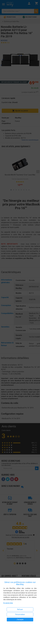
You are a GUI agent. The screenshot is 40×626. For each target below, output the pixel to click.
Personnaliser (20, 614)
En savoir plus (8, 603)
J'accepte (20, 619)
